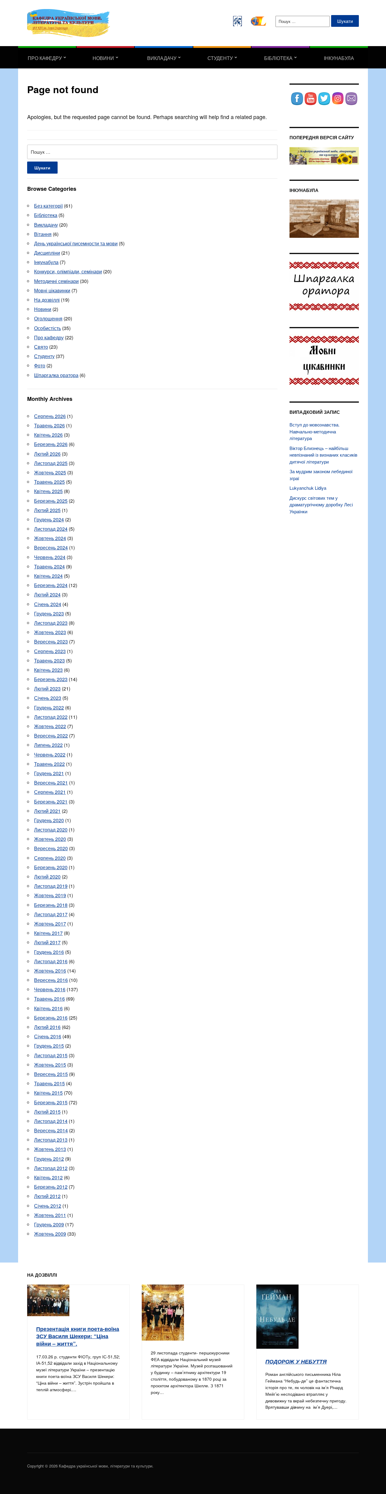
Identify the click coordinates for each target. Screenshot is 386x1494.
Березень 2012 (51, 1186)
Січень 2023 (47, 697)
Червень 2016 (49, 989)
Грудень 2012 (49, 1158)
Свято (41, 346)
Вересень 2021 (51, 782)
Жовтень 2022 (50, 726)
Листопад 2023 (51, 622)
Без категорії (48, 205)
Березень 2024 (51, 585)
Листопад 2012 (51, 1168)
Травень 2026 (49, 425)
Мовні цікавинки (52, 290)
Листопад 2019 (51, 885)
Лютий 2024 (47, 594)
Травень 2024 (49, 566)
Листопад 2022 (51, 716)
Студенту (220, 58)
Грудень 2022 (49, 707)
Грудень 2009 (49, 1224)
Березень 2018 (51, 904)
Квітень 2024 (48, 575)
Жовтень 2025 (50, 472)
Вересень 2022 (51, 735)
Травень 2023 (49, 660)
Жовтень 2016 (50, 970)
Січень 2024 (47, 604)
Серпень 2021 (50, 791)
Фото (39, 365)
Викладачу (161, 58)
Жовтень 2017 (50, 923)
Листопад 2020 (51, 829)
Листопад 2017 (51, 914)
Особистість (47, 328)
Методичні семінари (56, 281)
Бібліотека (278, 58)
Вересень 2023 (51, 641)
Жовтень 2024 (50, 538)
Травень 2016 (49, 998)
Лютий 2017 (47, 942)
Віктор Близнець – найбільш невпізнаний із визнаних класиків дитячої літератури (323, 455)
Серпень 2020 (50, 857)
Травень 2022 (49, 763)
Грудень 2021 (49, 773)
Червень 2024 (49, 557)
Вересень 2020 (51, 848)
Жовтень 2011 (50, 1215)
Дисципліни (47, 252)
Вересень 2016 (51, 980)
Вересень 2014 (51, 1130)
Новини (103, 58)
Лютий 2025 (47, 510)
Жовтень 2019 (50, 895)
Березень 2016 (51, 1017)
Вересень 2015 (51, 1074)
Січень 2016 (47, 1036)
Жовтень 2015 (50, 1064)
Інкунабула (339, 58)
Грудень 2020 (49, 820)
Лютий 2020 (47, 876)
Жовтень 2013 (50, 1149)
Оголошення (48, 318)
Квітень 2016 (48, 1008)
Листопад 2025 (51, 463)
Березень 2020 (51, 867)
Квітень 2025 (48, 491)
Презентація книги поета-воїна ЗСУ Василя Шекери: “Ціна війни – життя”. (77, 1336)
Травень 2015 (49, 1083)
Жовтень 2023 (50, 632)
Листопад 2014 (51, 1121)
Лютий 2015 (47, 1111)
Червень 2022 (49, 754)
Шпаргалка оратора (56, 375)
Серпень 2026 (50, 416)
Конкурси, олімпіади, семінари (68, 271)
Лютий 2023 (47, 688)
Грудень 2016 (49, 951)
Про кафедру (45, 58)
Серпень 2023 (50, 651)
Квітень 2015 (48, 1092)
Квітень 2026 (48, 434)
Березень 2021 (51, 801)
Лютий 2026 (47, 453)
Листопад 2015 (51, 1055)
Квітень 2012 (48, 1177)
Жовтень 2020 (50, 838)
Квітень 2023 (48, 669)
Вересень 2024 (51, 547)
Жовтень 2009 (50, 1233)
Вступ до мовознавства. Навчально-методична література (315, 431)
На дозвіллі (47, 299)
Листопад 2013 (51, 1139)
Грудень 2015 (49, 1045)
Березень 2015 (51, 1102)
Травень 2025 (49, 481)
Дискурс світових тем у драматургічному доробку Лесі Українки (321, 504)
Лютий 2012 (47, 1196)
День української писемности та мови (76, 243)
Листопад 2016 (51, 961)
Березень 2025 (51, 500)
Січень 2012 (47, 1205)
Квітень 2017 (48, 932)
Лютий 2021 (47, 810)
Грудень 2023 (49, 613)
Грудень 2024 (49, 519)
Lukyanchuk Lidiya (308, 488)
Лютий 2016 (47, 1027)
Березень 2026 (51, 444)
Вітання (43, 234)
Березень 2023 (51, 679)
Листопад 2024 (51, 528)
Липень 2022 (48, 744)
